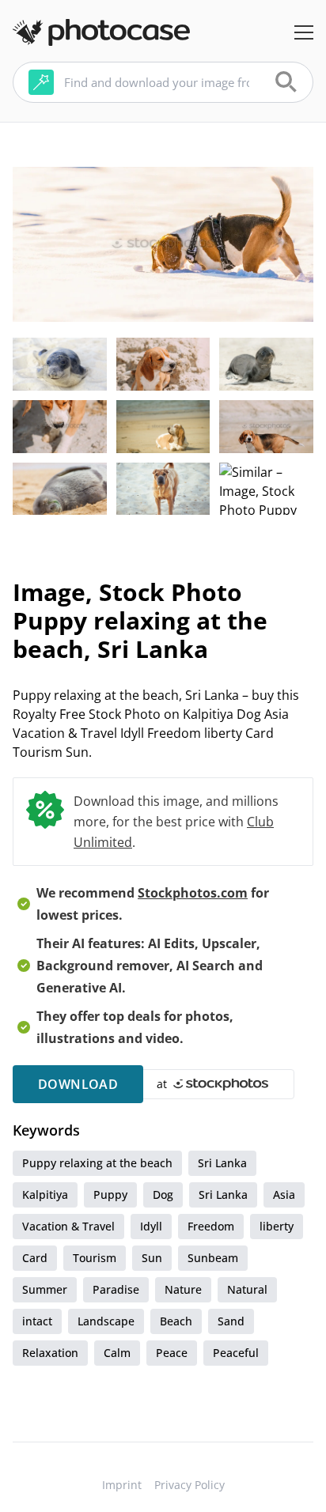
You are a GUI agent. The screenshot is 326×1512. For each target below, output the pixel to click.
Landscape (106, 1321)
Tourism (94, 1257)
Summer (44, 1289)
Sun (152, 1257)
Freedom (211, 1226)
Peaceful (236, 1352)
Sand (231, 1321)
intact (37, 1321)
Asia (284, 1194)
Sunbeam (213, 1257)
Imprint (122, 1484)
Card (34, 1257)
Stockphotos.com (193, 893)
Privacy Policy (189, 1484)
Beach (176, 1321)
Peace (172, 1352)
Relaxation (50, 1352)
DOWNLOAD (78, 1084)
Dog (163, 1194)
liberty (277, 1226)
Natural (247, 1289)
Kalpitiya (45, 1194)
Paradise (116, 1289)
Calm (117, 1352)
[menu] (303, 32)
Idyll (151, 1226)
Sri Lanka (222, 1162)
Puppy (110, 1194)
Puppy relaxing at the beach (97, 1162)
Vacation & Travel (68, 1226)
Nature (183, 1289)
